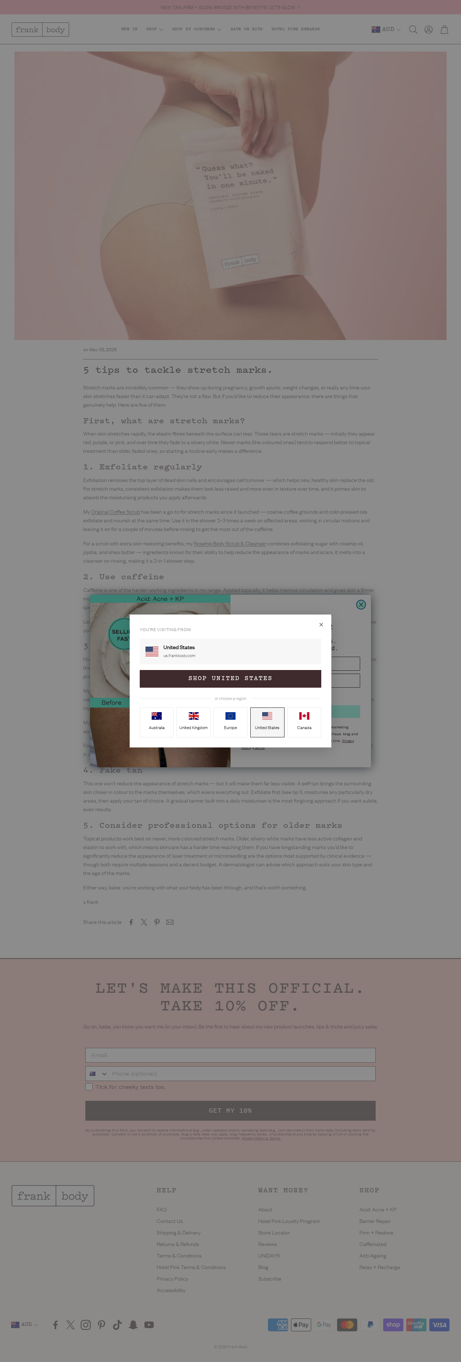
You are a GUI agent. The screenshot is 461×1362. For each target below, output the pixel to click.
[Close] (321, 624)
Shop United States (230, 679)
